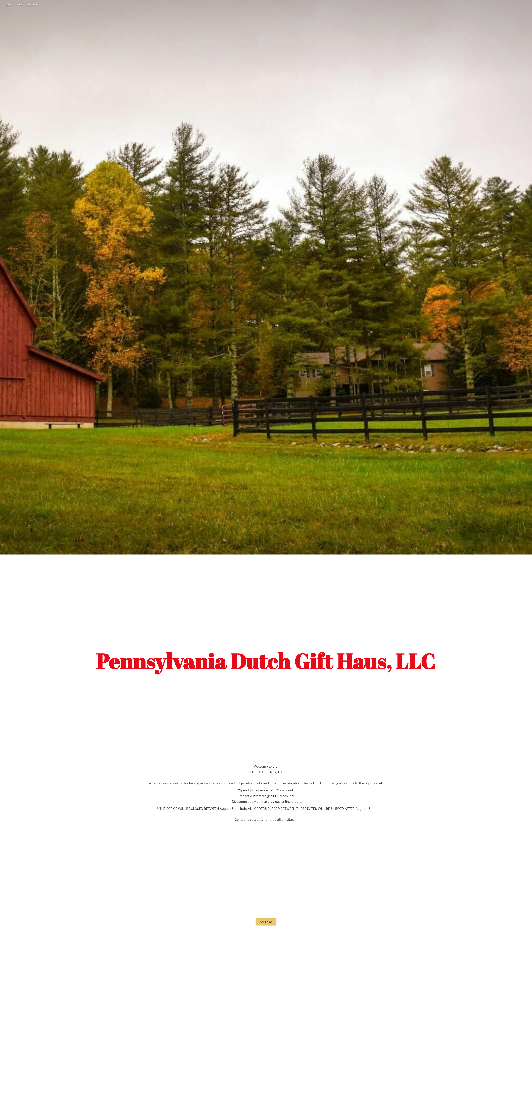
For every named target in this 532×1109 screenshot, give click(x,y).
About (19, 4)
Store (8, 4)
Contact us (32, 4)
